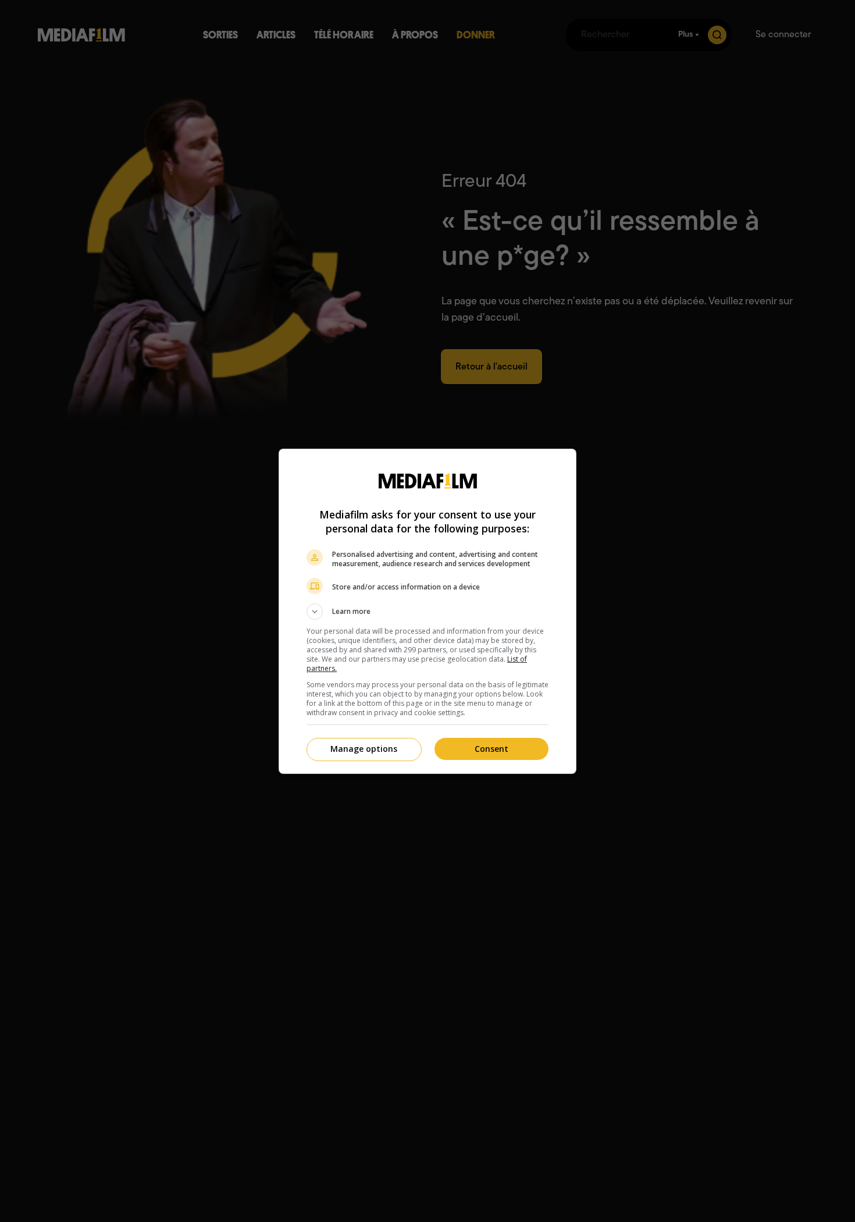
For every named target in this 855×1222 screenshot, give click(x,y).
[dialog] (427, 611)
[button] (427, 611)
